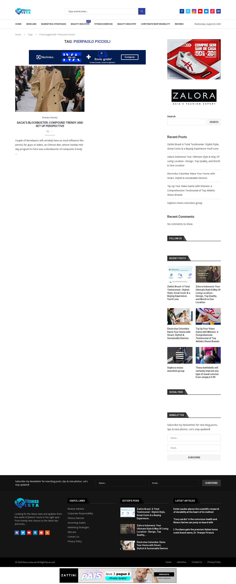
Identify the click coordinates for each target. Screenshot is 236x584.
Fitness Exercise (103, 24)
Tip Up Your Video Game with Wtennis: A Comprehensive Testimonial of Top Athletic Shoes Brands (191, 190)
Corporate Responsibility (155, 24)
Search (141, 11)
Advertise (181, 562)
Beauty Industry (80, 23)
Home (18, 24)
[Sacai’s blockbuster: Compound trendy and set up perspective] (49, 89)
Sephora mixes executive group (184, 202)
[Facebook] (182, 11)
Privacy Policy (75, 541)
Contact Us (73, 537)
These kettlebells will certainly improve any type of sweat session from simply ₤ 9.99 (207, 372)
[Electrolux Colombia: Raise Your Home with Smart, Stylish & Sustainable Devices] (179, 316)
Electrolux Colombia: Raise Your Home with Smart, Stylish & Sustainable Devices (178, 333)
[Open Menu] (218, 11)
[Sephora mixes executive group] (179, 355)
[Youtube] (200, 11)
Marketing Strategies (53, 24)
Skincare (31, 24)
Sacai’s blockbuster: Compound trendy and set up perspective (50, 124)
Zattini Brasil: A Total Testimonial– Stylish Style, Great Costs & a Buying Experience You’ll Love (178, 292)
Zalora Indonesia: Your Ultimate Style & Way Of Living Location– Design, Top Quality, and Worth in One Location (193, 161)
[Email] (206, 11)
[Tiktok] (212, 11)
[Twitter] (188, 11)
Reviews (179, 24)
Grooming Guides (77, 523)
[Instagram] (194, 11)
